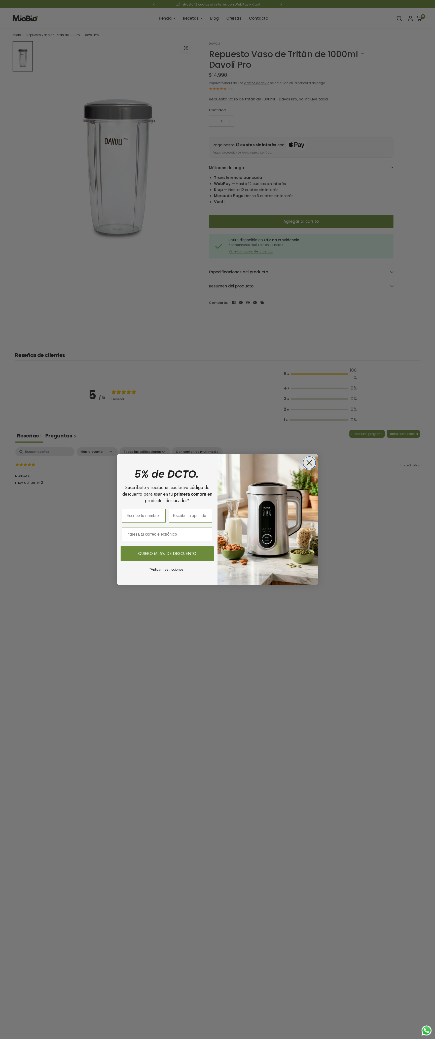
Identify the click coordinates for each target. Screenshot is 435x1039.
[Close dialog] (309, 463)
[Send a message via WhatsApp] (426, 1030)
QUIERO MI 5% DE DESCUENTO (167, 553)
